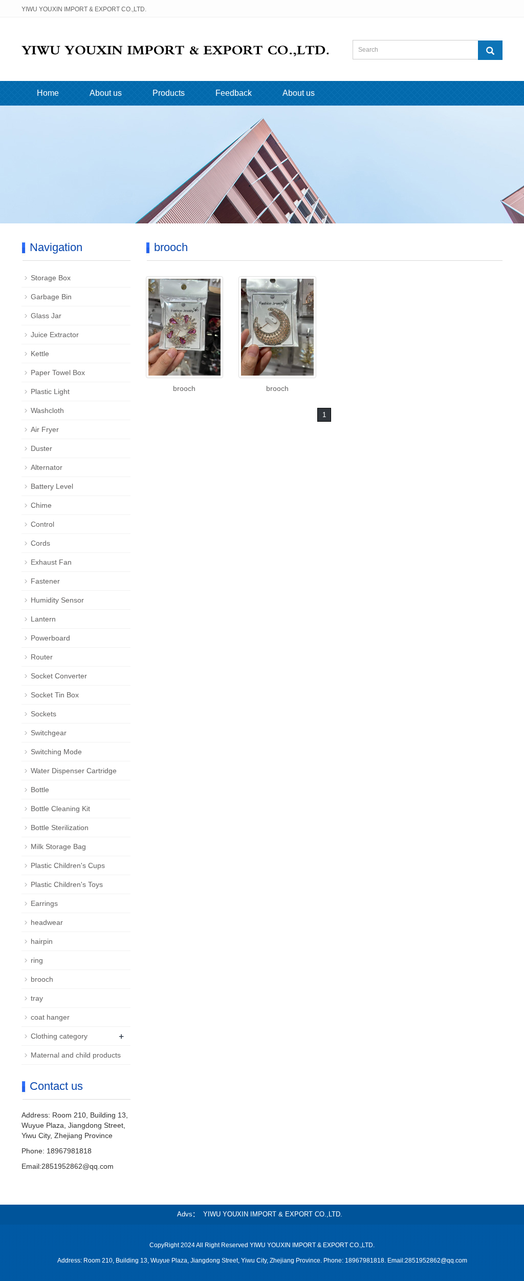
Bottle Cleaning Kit (60, 808)
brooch (184, 388)
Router (42, 657)
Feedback (233, 93)
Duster (41, 448)
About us (106, 93)
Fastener (45, 581)
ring (37, 960)
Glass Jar (46, 316)
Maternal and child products (76, 1055)
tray (37, 998)
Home (48, 93)
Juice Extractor (55, 334)
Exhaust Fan (51, 562)
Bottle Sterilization (60, 827)
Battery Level (52, 486)
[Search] (490, 50)
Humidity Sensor (57, 600)
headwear (47, 922)
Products (168, 93)
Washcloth (47, 410)
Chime (41, 505)
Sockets (43, 714)
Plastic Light (50, 391)
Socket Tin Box (55, 695)
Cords (40, 543)
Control (42, 524)
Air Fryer (45, 429)
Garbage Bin (51, 297)
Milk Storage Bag (58, 846)
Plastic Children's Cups (68, 865)
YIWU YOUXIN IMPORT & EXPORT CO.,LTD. (272, 1214)
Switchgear (49, 733)
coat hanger (50, 1017)
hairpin (42, 941)
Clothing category (59, 1036)
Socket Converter (59, 676)
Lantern (43, 619)
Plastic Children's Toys (67, 884)
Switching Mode (56, 752)
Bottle (40, 790)
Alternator (46, 467)
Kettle (40, 353)
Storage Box (51, 278)
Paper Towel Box (58, 372)
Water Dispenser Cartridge (74, 771)
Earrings (44, 903)
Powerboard (50, 638)
